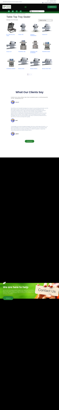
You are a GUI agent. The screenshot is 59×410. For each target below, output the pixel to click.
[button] (25, 7)
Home (7, 13)
